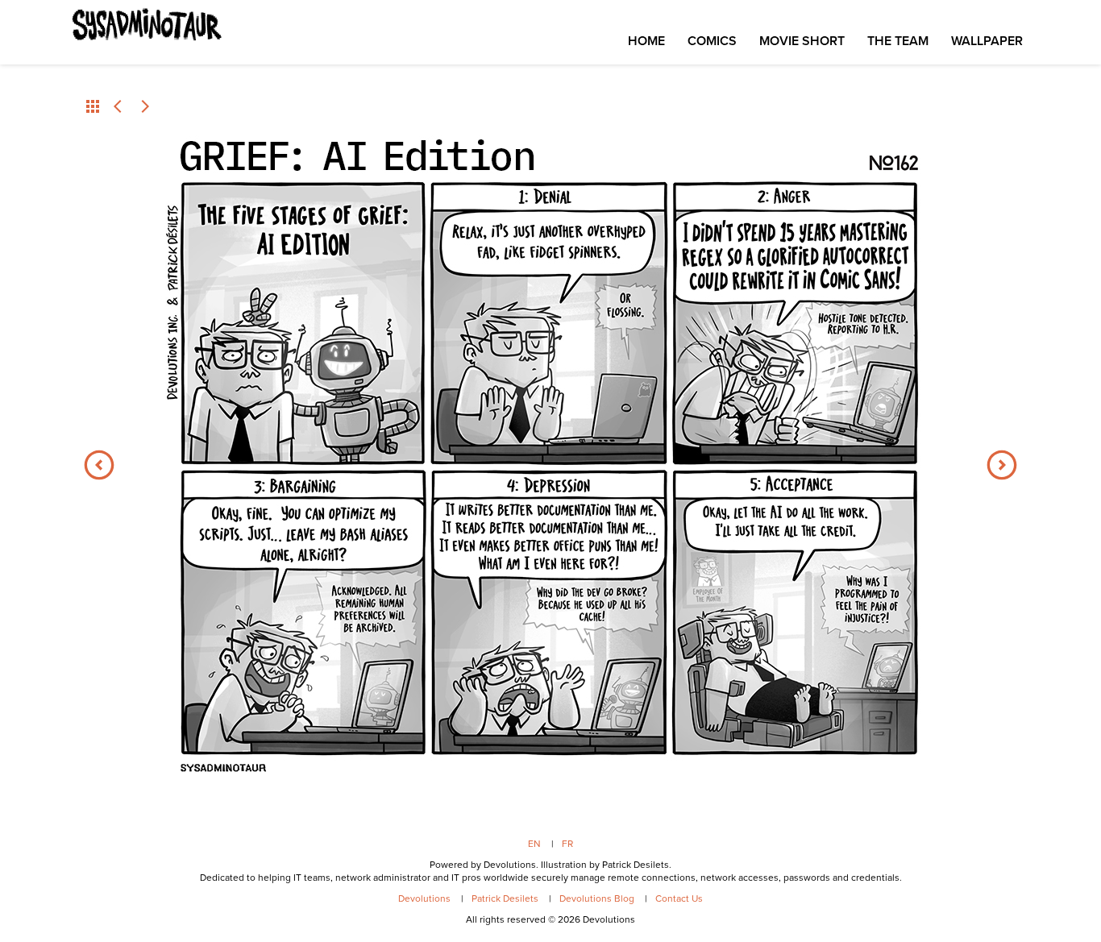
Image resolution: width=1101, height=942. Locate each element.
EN (534, 843)
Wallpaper (987, 40)
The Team (898, 40)
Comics (712, 40)
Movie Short (802, 40)
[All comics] (92, 106)
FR (567, 843)
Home (646, 40)
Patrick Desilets (505, 898)
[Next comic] (144, 106)
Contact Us (679, 898)
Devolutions (424, 898)
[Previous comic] (118, 106)
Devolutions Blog (596, 898)
